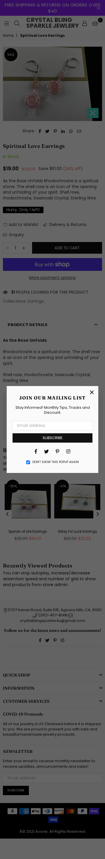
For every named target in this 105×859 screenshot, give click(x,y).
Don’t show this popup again (55, 462)
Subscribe (53, 438)
